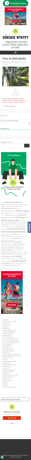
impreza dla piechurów (15, 229)
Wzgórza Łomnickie (8, 387)
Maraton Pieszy (18, 238)
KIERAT (12, 236)
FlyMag (12, 457)
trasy (24, 258)
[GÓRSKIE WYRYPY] (15, 31)
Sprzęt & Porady (7, 371)
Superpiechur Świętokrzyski (6, 258)
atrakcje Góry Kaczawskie (21, 204)
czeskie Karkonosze (7, 218)
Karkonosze (5, 236)
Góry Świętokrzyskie (21, 226)
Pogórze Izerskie (4, 246)
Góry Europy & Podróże (9, 339)
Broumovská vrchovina (9, 321)
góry (17, 220)
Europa (27, 218)
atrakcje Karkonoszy (8, 208)
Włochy (5, 385)
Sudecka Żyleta (10, 256)
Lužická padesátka (24, 236)
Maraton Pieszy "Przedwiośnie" (7, 240)
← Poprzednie (6, 106)
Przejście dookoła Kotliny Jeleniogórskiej (12, 248)
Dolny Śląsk (19, 217)
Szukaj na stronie (6, 142)
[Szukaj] (26, 145)
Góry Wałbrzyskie (5, 226)
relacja (25, 252)
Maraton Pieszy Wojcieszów (6, 244)
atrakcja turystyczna (13, 202)
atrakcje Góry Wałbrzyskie (17, 206)
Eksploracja (6, 335)
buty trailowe (11, 213)
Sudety (19, 256)
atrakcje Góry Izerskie (7, 204)
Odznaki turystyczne (8, 364)
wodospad (13, 263)
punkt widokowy (7, 250)
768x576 (10, 100)
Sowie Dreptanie (25, 253)
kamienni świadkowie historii (15, 234)
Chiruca (2, 215)
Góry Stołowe (16, 224)
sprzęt (3, 256)
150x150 (20, 99)
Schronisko (14, 253)
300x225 (4, 100)
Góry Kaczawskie (22, 223)
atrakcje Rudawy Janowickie (8, 211)
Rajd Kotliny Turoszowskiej (7, 252)
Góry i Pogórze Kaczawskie (10, 342)
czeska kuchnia (13, 215)
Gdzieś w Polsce (7, 337)
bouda (6, 213)
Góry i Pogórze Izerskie (9, 340)
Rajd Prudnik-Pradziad (19, 252)
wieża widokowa (6, 263)
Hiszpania (3, 229)
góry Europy (4, 223)
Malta (2, 238)
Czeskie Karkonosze (8, 332)
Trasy (4, 382)
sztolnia (14, 258)
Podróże (22, 244)
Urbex (4, 384)
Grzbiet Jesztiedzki (8, 351)
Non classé (6, 363)
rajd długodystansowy (18, 250)
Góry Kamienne (4, 224)
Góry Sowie (11, 224)
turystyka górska (18, 261)
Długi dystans (6, 333)
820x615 (22, 102)
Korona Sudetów (17, 236)
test (21, 258)
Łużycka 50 (19, 265)
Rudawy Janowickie (6, 254)
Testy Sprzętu (6, 380)
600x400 (16, 102)
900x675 (14, 99)
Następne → (13, 106)
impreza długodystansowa (13, 231)
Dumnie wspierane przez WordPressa (13, 455)
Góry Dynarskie (23, 220)
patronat (16, 244)
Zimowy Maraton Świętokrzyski (8, 265)
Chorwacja (5, 323)
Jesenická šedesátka (5, 234)
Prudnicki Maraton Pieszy (18, 246)
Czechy (7, 215)
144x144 (10, 102)
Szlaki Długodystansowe (9, 375)
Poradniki (5, 366)
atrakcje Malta (18, 208)
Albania (2, 202)
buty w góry (24, 213)
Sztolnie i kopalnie (7, 377)
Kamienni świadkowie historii (10, 356)
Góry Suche (22, 224)
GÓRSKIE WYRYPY (15, 37)
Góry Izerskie (12, 223)
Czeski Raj (5, 328)
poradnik (10, 246)
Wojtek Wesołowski (17, 61)
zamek (25, 263)
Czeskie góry (22, 215)
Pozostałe (5, 368)
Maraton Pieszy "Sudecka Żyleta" (11, 242)
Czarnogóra (6, 325)
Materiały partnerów (8, 361)
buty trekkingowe (17, 213)
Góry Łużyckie (12, 226)
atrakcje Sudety (22, 211)
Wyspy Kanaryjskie (19, 263)
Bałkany (3, 213)
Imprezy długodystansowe (10, 354)
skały (19, 254)
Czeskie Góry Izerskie (8, 330)
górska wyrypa (8, 220)
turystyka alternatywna (5, 261)
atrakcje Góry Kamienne (6, 206)
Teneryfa (18, 258)
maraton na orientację (8, 238)
